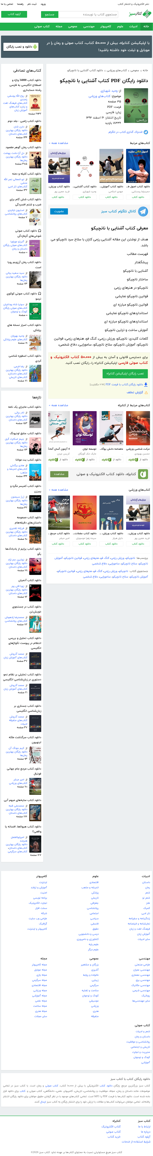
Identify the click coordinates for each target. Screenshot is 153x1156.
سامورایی (114, 564)
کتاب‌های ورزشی (18, 783)
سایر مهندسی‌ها (141, 1001)
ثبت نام (32, 4)
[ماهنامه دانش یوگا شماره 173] (111, 428)
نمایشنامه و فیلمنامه (139, 924)
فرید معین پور (62, 191)
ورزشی (95, 1006)
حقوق (96, 929)
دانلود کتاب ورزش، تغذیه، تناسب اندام (111, 533)
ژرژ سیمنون (17, 497)
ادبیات (133, 26)
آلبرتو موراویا (17, 242)
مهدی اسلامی (116, 191)
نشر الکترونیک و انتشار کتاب (133, 4)
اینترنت (43, 882)
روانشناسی (93, 908)
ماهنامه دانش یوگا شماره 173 (111, 449)
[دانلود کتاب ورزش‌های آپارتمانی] (58, 166)
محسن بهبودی (142, 453)
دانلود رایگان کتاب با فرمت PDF (124, 384)
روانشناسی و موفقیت (138, 1042)
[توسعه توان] (85, 428)
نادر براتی (19, 412)
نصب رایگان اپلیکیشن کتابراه (125, 374)
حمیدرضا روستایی (141, 191)
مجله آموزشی (39, 996)
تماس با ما (7, 4)
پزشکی (95, 893)
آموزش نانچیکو (139, 577)
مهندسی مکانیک (140, 985)
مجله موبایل (40, 970)
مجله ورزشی (40, 990)
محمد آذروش (17, 654)
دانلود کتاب (138, 197)
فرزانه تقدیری (16, 528)
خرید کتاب (114, 1137)
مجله (59, 26)
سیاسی (94, 918)
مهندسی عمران (141, 970)
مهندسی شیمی (141, 990)
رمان (147, 887)
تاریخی (95, 898)
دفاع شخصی (99, 564)
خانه (146, 26)
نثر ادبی (145, 913)
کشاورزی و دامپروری (88, 939)
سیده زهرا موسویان (86, 538)
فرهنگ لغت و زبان (139, 929)
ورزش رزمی (117, 558)
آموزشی (145, 1062)
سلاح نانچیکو (129, 564)
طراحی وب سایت (38, 918)
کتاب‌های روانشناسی (16, 214)
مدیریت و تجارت (141, 1052)
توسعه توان (89, 449)
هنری (96, 1011)
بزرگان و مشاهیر (90, 965)
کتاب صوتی (42, 26)
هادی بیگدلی (17, 465)
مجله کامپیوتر (39, 965)
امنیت (43, 893)
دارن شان (19, 127)
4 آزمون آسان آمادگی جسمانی (58, 449)
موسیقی (94, 1001)
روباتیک (145, 996)
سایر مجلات (40, 1016)
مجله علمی (41, 1001)
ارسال (43, 1102)
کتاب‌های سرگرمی (17, 851)
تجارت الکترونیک (38, 903)
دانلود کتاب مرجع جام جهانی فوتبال (58, 533)
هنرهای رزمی (91, 558)
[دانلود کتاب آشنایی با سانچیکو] (85, 167)
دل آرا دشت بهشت (13, 153)
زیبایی (95, 980)
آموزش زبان (143, 934)
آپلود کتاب (14, 14)
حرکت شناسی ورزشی (138, 449)
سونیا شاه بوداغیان (13, 304)
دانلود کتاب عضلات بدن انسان (84, 533)
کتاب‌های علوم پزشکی (15, 339)
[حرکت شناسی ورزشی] (138, 428)
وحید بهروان (17, 336)
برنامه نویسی (40, 898)
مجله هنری (41, 1011)
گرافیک (43, 924)
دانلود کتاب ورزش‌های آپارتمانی (58, 186)
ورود (43, 4)
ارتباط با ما (144, 1127)
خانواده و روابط (91, 975)
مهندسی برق (143, 980)
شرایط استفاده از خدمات (136, 1142)
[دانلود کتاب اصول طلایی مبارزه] (138, 166)
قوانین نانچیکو (73, 558)
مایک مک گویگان (87, 453)
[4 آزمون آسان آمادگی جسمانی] (58, 428)
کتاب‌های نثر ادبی (17, 186)
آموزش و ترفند (39, 887)
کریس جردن (63, 453)
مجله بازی (41, 975)
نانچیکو (130, 558)
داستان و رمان (142, 1037)
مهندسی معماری (140, 975)
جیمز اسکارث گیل (14, 439)
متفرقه (95, 1016)
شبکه (44, 913)
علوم (120, 26)
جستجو (49, 15)
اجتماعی (94, 913)
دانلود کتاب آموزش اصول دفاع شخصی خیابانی (111, 186)
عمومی (72, 26)
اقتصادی (94, 882)
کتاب (22, 1091)
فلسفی (95, 924)
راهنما (20, 4)
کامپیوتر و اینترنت (37, 929)
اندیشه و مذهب (90, 887)
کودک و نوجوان (90, 996)
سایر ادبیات (144, 939)
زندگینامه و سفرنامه (139, 918)
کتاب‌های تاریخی (18, 377)
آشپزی (95, 970)
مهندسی (88, 26)
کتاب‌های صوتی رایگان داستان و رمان (15, 247)
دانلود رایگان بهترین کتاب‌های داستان (16, 132)
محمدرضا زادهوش (14, 617)
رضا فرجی (19, 366)
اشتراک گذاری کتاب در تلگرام (125, 132)
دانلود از (144, 459)
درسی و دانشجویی (88, 934)
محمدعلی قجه (16, 806)
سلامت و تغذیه (90, 990)
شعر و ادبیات (143, 1031)
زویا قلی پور (17, 586)
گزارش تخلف (135, 392)
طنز (148, 903)
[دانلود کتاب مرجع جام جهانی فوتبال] (58, 513)
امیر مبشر (19, 779)
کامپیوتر (105, 26)
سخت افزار (41, 908)
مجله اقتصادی (39, 985)
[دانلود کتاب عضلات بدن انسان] (85, 513)
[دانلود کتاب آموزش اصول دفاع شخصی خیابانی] (111, 166)
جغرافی (94, 903)
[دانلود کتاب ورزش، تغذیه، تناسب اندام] (111, 513)
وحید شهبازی (109, 91)
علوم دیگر (93, 949)
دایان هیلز (118, 538)
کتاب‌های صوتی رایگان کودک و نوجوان (15, 310)
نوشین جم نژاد (16, 560)
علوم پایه (94, 944)
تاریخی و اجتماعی (140, 1047)
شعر (147, 893)
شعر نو (146, 898)
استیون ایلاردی (16, 210)
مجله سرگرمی (39, 980)
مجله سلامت (40, 1006)
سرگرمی (94, 985)
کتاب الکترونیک (111, 1127)
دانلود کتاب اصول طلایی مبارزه (138, 186)
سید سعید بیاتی (15, 273)
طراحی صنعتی (142, 965)
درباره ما (145, 1132)
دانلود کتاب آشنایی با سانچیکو (84, 186)
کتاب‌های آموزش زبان (18, 108)
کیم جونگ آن (16, 748)
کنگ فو (104, 558)
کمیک (146, 908)
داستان (146, 882)
